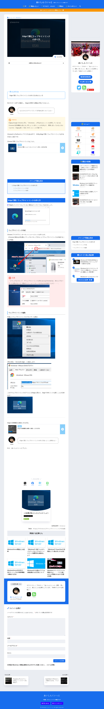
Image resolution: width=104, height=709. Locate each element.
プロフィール (78, 130)
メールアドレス (12, 645)
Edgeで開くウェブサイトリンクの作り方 (25, 185)
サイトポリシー (72, 6)
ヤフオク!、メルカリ (49, 6)
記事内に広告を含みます (35, 63)
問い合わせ (92, 136)
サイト (9, 653)
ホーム (92, 130)
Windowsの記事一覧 (84, 280)
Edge (35, 528)
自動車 (92, 148)
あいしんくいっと (52, 2)
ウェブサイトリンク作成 (21, 188)
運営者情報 (85, 77)
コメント (10, 617)
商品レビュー (35, 6)
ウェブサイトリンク (53, 528)
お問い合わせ (85, 82)
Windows (62, 526)
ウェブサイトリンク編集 (21, 190)
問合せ (61, 6)
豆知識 (63, 528)
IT (25, 6)
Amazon (78, 148)
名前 (9, 638)
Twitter (79, 90)
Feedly (34, 597)
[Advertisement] (36, 77)
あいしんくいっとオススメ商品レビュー (51, 10)
